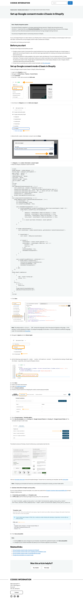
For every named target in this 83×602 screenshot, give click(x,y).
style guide (65, 479)
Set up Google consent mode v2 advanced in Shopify (26, 550)
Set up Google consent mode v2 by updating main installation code (29, 551)
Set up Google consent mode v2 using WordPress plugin (27, 553)
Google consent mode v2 (23, 9)
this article (27, 331)
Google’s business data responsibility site (56, 490)
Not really (46, 567)
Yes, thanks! (36, 567)
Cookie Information (21, 386)
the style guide (46, 63)
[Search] (70, 3)
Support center (13, 9)
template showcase (20, 479)
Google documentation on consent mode (23, 555)
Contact (17, 592)
